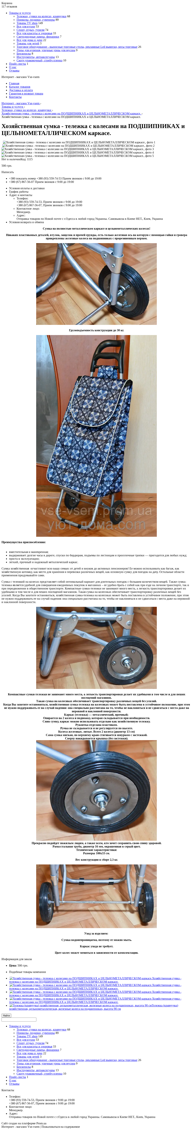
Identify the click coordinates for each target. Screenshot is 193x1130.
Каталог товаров (19, 86)
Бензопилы (24, 53)
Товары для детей (28, 43)
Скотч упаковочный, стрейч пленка (39, 60)
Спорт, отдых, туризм (30, 29)
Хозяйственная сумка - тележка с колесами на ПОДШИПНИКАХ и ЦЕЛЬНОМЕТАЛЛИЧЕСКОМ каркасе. (72, 113)
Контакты (15, 96)
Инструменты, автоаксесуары (36, 57)
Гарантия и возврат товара (26, 93)
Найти (6, 1015)
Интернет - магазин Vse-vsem (21, 103)
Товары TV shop (27, 23)
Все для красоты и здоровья (34, 33)
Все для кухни (26, 26)
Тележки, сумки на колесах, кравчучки (41, 16)
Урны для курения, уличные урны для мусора (46, 50)
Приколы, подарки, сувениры (36, 19)
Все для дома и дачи (29, 40)
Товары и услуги (20, 13)
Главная (14, 83)
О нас (12, 67)
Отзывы (14, 70)
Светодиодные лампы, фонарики (38, 36)
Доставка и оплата (21, 90)
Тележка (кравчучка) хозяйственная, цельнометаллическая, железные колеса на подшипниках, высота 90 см (93, 1007)
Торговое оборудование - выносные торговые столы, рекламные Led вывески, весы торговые (77, 46)
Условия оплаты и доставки (27, 188)
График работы (18, 191)
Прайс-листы (17, 63)
